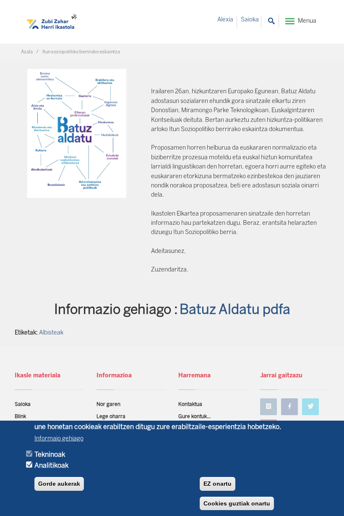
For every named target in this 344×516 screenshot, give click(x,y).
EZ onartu (217, 483)
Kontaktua (190, 404)
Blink (20, 416)
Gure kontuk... (194, 416)
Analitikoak (51, 466)
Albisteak (51, 333)
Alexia (225, 20)
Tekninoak (49, 455)
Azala (27, 52)
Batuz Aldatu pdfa (235, 310)
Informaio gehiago (58, 439)
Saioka (250, 20)
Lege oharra (110, 416)
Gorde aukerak (59, 483)
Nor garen (108, 404)
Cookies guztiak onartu (236, 503)
